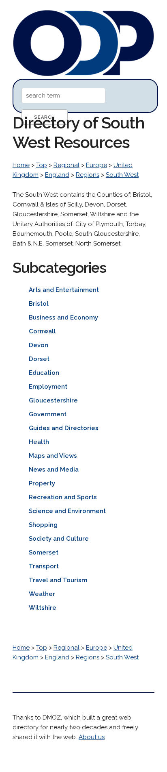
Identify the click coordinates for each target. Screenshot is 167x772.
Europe (96, 165)
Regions (87, 174)
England (57, 174)
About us (92, 737)
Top (41, 165)
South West (122, 174)
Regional (66, 165)
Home (21, 165)
